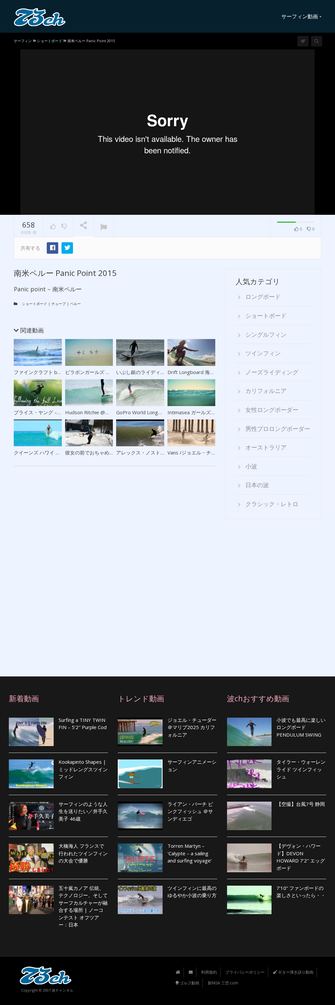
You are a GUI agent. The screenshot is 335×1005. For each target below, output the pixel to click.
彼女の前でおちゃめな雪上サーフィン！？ (111, 452)
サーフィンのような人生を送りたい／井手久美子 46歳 (83, 811)
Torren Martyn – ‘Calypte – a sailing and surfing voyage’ (190, 853)
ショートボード (34, 303)
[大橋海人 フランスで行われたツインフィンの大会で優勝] (31, 857)
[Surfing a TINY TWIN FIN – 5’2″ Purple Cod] (31, 732)
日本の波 (257, 485)
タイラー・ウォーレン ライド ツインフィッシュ (301, 769)
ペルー (75, 303)
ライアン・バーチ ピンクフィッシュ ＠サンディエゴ (190, 811)
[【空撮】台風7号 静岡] (249, 816)
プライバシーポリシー (245, 972)
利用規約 (209, 972)
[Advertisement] (273, 593)
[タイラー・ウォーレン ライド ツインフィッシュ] (249, 773)
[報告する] (103, 226)
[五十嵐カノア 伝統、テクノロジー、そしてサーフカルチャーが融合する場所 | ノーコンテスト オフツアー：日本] (31, 900)
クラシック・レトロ (271, 504)
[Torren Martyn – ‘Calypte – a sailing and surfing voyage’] (140, 857)
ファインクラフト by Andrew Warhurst (57, 372)
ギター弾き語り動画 (295, 972)
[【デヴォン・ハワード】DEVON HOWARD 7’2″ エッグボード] (249, 857)
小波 (251, 466)
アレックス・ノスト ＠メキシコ (151, 452)
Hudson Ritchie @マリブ (92, 412)
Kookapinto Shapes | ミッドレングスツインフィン (83, 769)
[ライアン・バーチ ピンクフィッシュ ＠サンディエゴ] (140, 816)
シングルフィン (266, 334)
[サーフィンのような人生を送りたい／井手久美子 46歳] (31, 816)
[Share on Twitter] (67, 248)
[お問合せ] (191, 972)
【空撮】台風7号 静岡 (300, 804)
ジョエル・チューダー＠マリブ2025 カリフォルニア (192, 727)
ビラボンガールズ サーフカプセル (102, 372)
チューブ (58, 303)
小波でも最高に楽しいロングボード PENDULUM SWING (301, 727)
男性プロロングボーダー (277, 429)
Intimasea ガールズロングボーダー (206, 412)
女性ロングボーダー (271, 410)
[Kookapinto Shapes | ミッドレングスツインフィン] (31, 773)
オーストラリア (266, 447)
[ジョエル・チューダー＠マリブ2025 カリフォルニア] (140, 732)
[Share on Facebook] (52, 248)
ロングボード (263, 296)
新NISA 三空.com (223, 983)
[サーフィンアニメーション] (140, 773)
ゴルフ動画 (189, 983)
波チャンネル (62, 990)
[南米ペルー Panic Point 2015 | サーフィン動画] (40, 16)
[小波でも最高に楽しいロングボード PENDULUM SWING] (249, 732)
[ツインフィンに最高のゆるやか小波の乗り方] (140, 900)
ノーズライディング (271, 372)
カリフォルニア (266, 391)
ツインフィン (263, 353)
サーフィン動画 (300, 16)
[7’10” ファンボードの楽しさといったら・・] (249, 900)
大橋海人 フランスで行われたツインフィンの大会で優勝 (83, 853)
